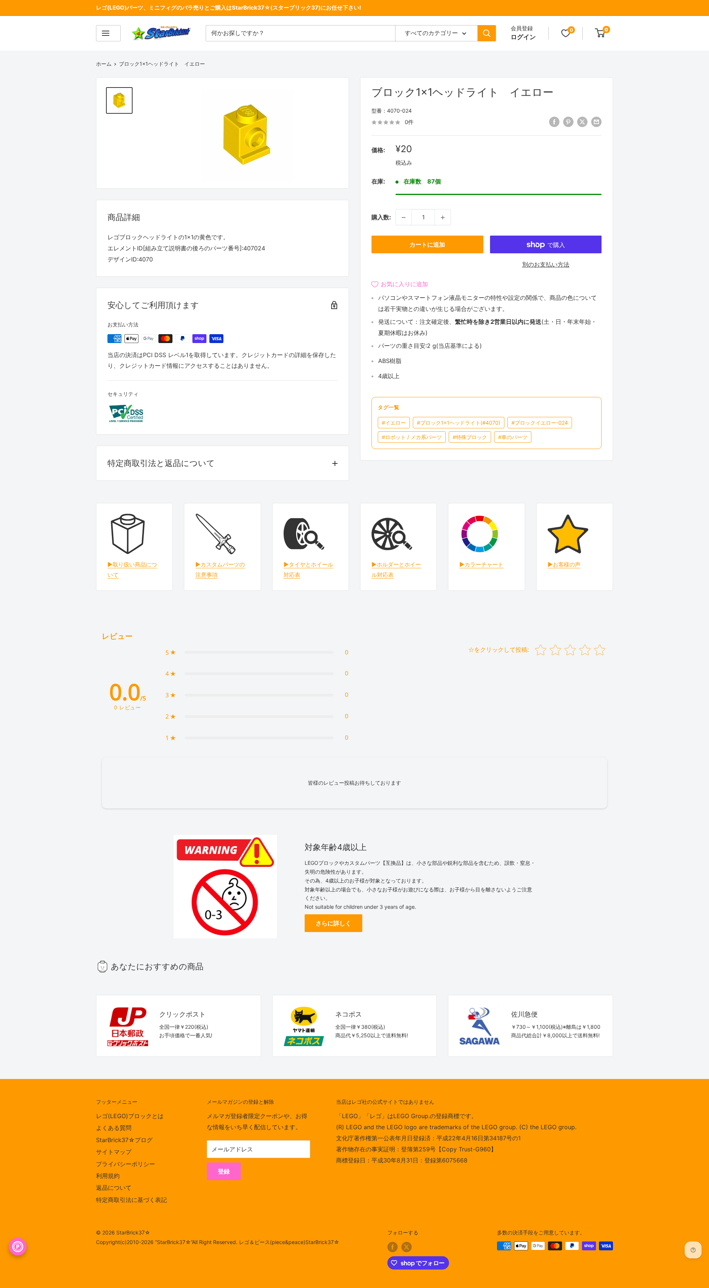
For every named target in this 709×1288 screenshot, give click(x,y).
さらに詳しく (333, 923)
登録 (224, 1171)
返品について (113, 1187)
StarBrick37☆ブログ (124, 1140)
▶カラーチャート (481, 564)
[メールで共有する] (596, 121)
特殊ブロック (470, 437)
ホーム (104, 64)
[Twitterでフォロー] (406, 1246)
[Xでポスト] (582, 121)
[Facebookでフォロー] (392, 1246)
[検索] (486, 33)
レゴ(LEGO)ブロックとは (130, 1116)
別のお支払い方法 (545, 264)
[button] (256, 652)
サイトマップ (113, 1151)
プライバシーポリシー (125, 1164)
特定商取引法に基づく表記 (131, 1199)
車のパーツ (512, 437)
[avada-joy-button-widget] (18, 1247)
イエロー (394, 423)
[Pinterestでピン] (568, 121)
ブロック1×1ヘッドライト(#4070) (458, 423)
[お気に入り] (566, 33)
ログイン (523, 37)
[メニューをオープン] (108, 33)
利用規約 (108, 1175)
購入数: (381, 217)
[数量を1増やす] (443, 217)
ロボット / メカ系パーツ (412, 437)
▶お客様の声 (564, 564)
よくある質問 (113, 1127)
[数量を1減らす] (403, 217)
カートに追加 (427, 245)
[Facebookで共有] (554, 121)
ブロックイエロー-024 (539, 423)
